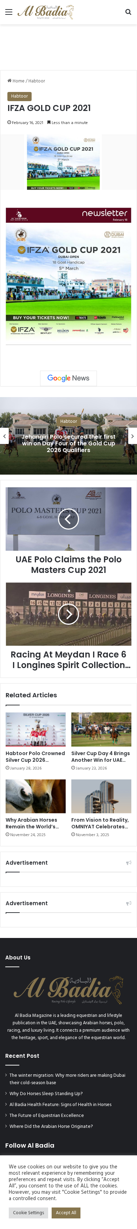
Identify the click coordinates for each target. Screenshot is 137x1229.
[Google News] (68, 378)
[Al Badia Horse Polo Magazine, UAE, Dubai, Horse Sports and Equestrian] (46, 12)
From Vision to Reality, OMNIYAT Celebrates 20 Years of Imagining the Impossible (100, 830)
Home (18, 81)
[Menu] (8, 15)
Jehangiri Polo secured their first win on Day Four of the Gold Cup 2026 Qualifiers (68, 443)
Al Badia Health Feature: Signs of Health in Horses (60, 1104)
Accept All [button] (66, 1213)
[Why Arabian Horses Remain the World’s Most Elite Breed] (36, 796)
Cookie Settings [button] (28, 1213)
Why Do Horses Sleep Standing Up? (46, 1094)
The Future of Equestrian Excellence (46, 1115)
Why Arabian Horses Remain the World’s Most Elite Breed (31, 826)
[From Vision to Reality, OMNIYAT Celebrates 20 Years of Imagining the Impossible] (101, 796)
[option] (68, 436)
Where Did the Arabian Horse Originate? (51, 1126)
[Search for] (128, 15)
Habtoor (36, 81)
